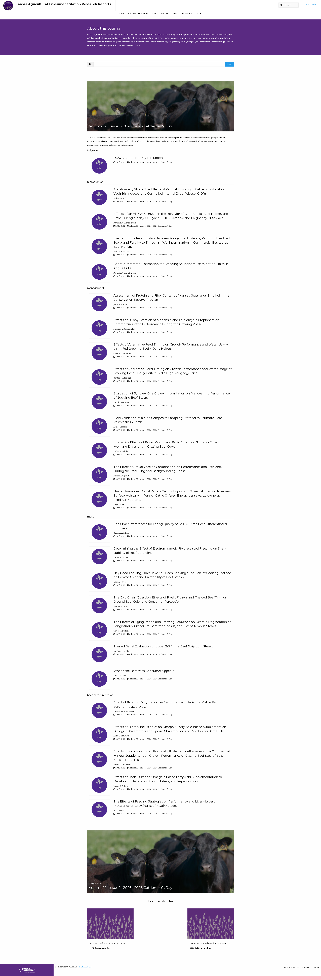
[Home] (8, 7)
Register (314, 4)
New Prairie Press (85, 967)
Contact (199, 13)
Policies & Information (138, 13)
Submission (186, 13)
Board (154, 13)
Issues (174, 13)
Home (121, 13)
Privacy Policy (292, 967)
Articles (164, 13)
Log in (307, 4)
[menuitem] (311, 5)
